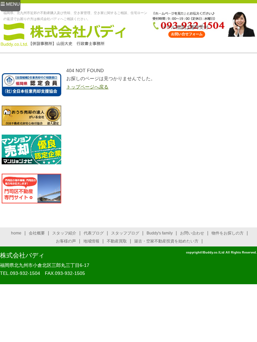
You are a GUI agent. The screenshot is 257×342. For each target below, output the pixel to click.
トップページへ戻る (87, 87)
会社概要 (37, 233)
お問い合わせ (192, 233)
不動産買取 (117, 241)
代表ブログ (94, 233)
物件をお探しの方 (227, 233)
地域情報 (91, 241)
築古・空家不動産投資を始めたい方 (166, 241)
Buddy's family (160, 233)
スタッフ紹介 (64, 233)
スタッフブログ (125, 233)
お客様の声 (66, 241)
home (16, 233)
